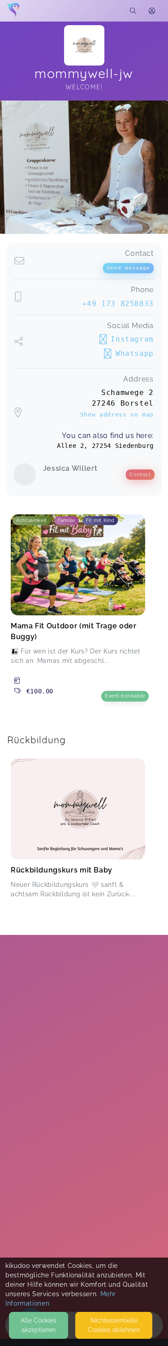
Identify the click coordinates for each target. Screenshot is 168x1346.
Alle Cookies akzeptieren (38, 1325)
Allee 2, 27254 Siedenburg (105, 445)
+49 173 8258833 (118, 303)
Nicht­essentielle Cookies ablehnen (114, 1325)
